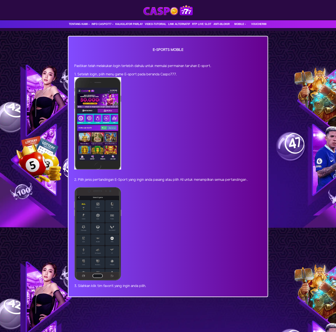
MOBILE (239, 24)
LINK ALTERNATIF (179, 24)
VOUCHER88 (258, 24)
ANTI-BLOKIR (222, 24)
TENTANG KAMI (78, 24)
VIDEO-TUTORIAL (155, 24)
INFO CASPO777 (101, 24)
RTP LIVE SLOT (201, 24)
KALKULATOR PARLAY (129, 24)
